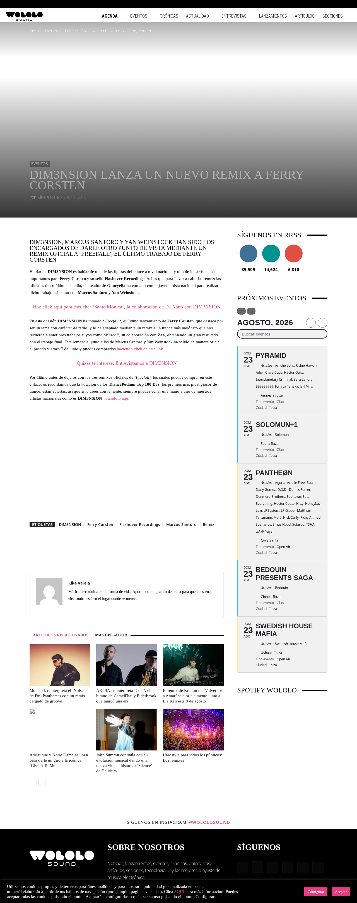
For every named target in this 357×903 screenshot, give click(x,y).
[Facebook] (301, 4)
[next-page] (41, 782)
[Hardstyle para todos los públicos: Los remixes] (193, 729)
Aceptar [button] (341, 892)
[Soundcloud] (93, 608)
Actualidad (197, 16)
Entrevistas (234, 16)
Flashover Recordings (139, 524)
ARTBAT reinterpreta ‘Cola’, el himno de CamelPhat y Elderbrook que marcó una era (126, 695)
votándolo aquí (116, 398)
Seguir (248, 247)
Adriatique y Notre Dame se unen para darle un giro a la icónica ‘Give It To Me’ (59, 760)
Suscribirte (293, 247)
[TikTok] (338, 4)
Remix (208, 524)
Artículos (305, 16)
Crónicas (169, 16)
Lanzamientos (273, 16)
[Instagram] (310, 4)
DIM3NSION (70, 524)
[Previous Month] (311, 323)
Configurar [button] (316, 892)
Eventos (138, 16)
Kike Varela (48, 197)
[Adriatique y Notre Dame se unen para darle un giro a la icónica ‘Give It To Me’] (60, 729)
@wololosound (209, 822)
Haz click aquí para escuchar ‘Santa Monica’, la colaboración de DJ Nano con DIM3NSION (127, 307)
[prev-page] (33, 782)
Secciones (332, 16)
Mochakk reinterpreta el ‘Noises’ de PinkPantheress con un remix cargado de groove (58, 695)
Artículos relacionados (60, 635)
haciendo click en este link (140, 349)
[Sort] (251, 311)
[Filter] (241, 311)
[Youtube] (347, 4)
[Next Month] (322, 323)
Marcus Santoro (181, 524)
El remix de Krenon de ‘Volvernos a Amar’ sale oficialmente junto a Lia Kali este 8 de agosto (193, 695)
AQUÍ (179, 891)
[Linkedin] (319, 4)
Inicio (34, 30)
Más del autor (111, 635)
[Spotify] (329, 4)
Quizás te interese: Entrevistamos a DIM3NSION (127, 363)
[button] (293, 4)
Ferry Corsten (100, 524)
